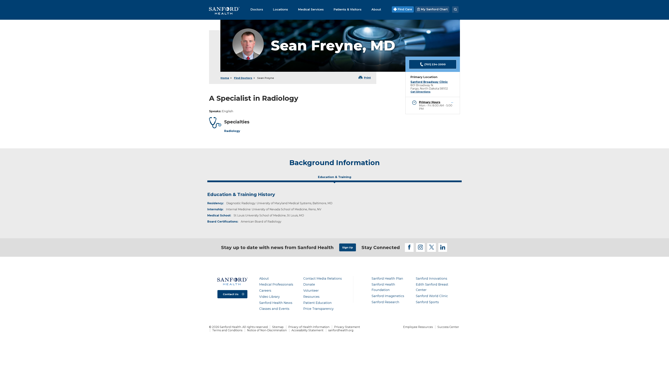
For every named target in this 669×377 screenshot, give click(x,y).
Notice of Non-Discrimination (267, 330)
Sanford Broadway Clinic (429, 82)
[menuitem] (256, 9)
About (264, 278)
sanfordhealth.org (340, 330)
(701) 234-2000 (435, 64)
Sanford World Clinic (432, 296)
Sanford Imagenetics (388, 296)
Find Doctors (243, 78)
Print (367, 77)
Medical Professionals (276, 284)
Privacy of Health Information (308, 327)
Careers (265, 291)
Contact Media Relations (322, 278)
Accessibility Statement (307, 330)
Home (225, 78)
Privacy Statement (347, 327)
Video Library (269, 297)
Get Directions (420, 91)
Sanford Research (385, 302)
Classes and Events (274, 309)
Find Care (404, 9)
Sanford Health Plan (387, 278)
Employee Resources (418, 327)
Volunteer (311, 291)
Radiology (232, 131)
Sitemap (278, 327)
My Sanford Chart (434, 9)
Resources (311, 297)
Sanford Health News (275, 303)
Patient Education (317, 303)
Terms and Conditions (227, 330)
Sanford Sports (427, 302)
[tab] (334, 178)
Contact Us (231, 294)
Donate (309, 284)
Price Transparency (318, 309)
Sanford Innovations (431, 278)
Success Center (448, 327)
